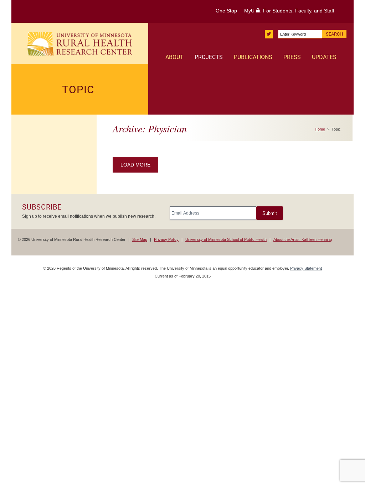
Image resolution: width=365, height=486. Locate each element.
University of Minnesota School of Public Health (226, 239)
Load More (135, 165)
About (174, 57)
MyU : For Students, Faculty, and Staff (289, 11)
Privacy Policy (166, 239)
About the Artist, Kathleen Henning (302, 239)
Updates (324, 57)
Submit (269, 213)
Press (292, 57)
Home (320, 129)
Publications (253, 57)
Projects (209, 57)
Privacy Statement (306, 268)
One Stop (226, 11)
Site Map (139, 239)
